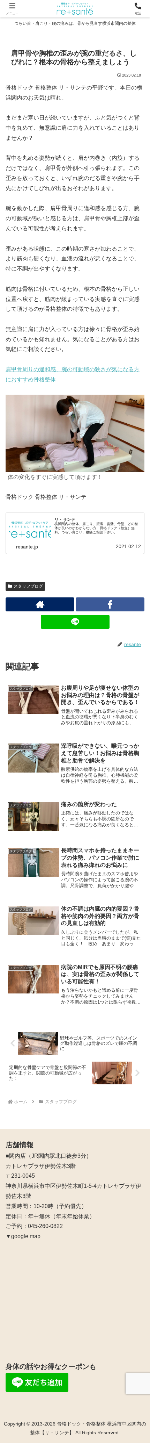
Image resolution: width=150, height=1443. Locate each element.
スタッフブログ (28, 586)
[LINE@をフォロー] (75, 622)
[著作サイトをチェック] (40, 604)
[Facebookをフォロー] (110, 604)
